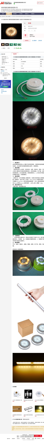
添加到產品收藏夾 (4, 91)
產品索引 (2, 89)
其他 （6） (3, 64)
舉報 (8, 48)
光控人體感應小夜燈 (16, 423)
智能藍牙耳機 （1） (5, 56)
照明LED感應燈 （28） (5, 58)
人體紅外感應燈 (37, 422)
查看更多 (5, 78)
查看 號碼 (2, 71)
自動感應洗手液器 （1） (5, 62)
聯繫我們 (13, 438)
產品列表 (3, 16)
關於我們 (8, 438)
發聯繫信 (26, 40)
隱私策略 (28, 438)
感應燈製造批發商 (31, 434)
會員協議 (33, 438)
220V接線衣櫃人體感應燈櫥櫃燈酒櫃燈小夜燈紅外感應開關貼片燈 (30, 435)
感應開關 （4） (4, 59)
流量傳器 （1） (4, 61)
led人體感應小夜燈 (23, 423)
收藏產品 (3, 48)
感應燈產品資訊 (24, 434)
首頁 (0, 16)
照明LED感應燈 (8, 16)
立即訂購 (40, 40)
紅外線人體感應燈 (31, 422)
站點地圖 (23, 438)
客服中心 (18, 438)
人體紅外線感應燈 (23, 422)
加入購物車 (34, 40)
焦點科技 (29, 439)
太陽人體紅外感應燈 (31, 423)
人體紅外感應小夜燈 (16, 422)
